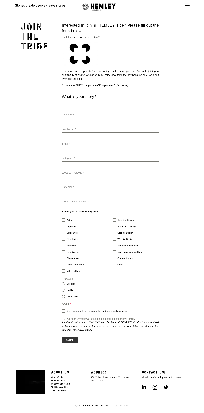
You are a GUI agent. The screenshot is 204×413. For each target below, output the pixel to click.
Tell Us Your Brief (60, 387)
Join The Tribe (58, 390)
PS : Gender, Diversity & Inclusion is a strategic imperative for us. (98, 318)
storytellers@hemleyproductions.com (161, 377)
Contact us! (153, 372)
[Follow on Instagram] (155, 387)
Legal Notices (121, 405)
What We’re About (60, 384)
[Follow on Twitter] (166, 387)
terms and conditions (116, 311)
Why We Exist (58, 380)
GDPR (66, 304)
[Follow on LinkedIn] (144, 387)
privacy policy (94, 311)
